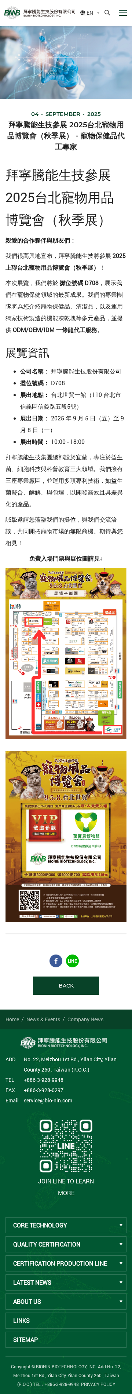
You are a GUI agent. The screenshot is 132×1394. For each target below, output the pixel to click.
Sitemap (25, 1339)
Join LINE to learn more (66, 1187)
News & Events (43, 1019)
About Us (27, 1301)
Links (21, 1320)
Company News (85, 1019)
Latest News (32, 1282)
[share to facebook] (56, 961)
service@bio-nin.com (48, 1100)
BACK (66, 985)
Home (12, 1019)
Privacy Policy (98, 1384)
